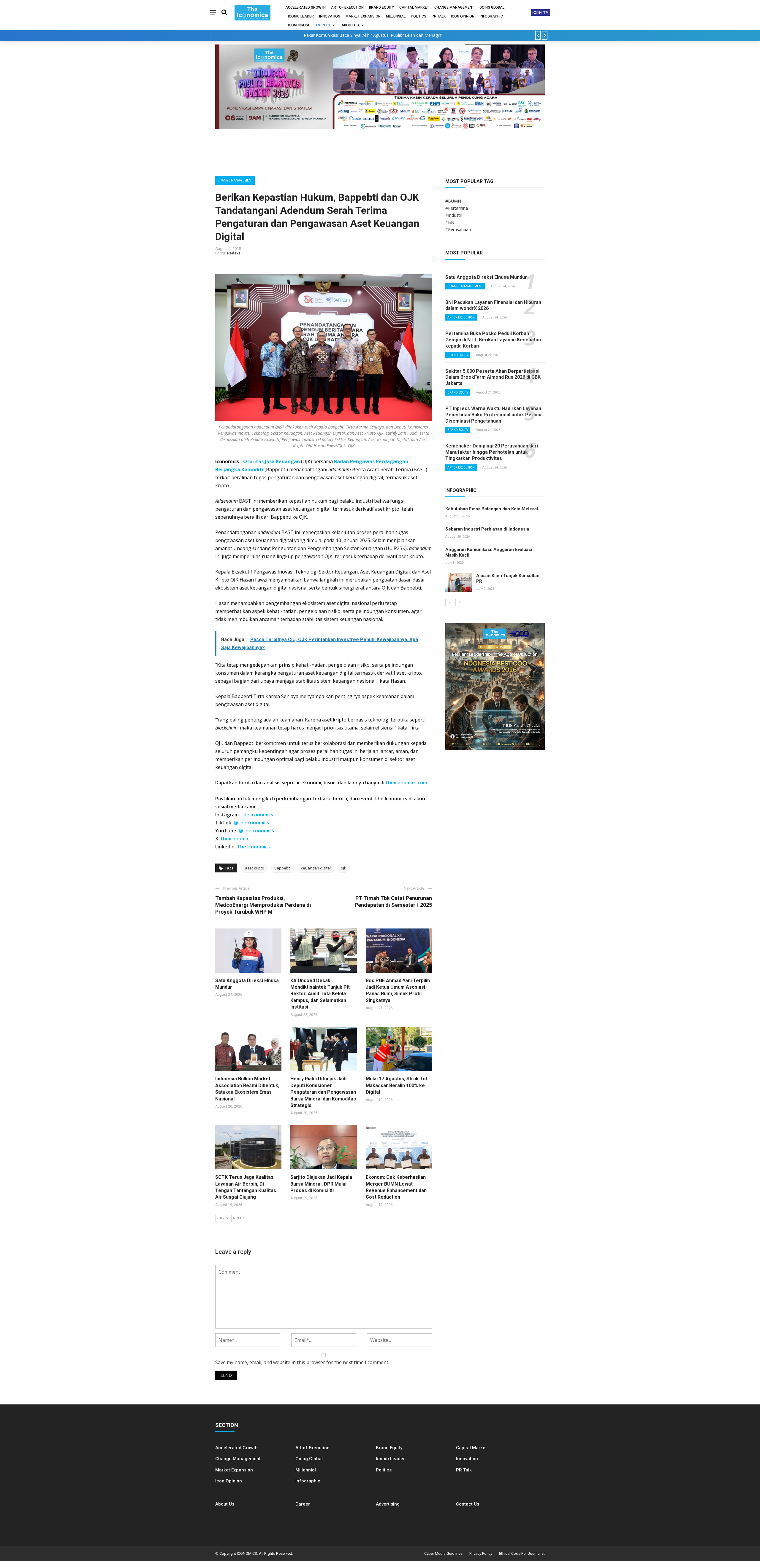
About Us (350, 25)
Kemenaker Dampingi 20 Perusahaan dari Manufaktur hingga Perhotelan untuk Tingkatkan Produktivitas (491, 452)
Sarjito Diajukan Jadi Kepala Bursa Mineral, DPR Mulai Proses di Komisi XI (321, 1183)
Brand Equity (381, 7)
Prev (224, 1218)
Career (302, 1504)
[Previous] (449, 602)
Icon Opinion (462, 16)
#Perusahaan (458, 229)
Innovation (329, 16)
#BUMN (453, 201)
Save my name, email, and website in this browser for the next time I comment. (302, 1362)
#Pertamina (456, 208)
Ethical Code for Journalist (522, 1553)
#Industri (453, 215)
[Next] (459, 602)
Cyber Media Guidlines (443, 1553)
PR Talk (439, 16)
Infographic (307, 1481)
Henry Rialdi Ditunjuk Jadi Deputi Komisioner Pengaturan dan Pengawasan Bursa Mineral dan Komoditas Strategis (323, 1092)
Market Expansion (363, 16)
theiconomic (235, 838)
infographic (491, 16)
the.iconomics (257, 814)
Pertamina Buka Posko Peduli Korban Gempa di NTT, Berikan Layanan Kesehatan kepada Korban (493, 340)
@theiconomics (251, 822)
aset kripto (254, 868)
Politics (418, 16)
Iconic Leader (301, 16)
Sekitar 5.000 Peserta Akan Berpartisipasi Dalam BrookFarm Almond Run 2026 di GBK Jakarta (493, 377)
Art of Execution (347, 7)
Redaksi (234, 253)
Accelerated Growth (305, 7)
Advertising (388, 1504)
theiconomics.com (406, 782)
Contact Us (467, 1504)
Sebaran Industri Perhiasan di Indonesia (487, 529)
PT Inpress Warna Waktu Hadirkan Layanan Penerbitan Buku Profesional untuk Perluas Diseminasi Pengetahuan (494, 415)
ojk (343, 868)
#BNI (450, 222)
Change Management (454, 7)
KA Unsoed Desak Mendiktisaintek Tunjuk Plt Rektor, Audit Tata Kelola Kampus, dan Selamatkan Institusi (320, 994)
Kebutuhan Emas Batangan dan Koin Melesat (491, 509)
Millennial (396, 16)
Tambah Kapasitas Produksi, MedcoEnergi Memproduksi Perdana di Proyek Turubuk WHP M (263, 905)
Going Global (491, 7)
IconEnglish (299, 25)
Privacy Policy (480, 1553)
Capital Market (414, 7)
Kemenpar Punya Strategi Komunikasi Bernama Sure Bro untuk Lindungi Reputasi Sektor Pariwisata (373, 35)
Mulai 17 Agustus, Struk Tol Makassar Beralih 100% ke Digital (396, 1085)
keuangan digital (316, 868)
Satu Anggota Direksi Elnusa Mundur (486, 277)
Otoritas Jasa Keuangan (271, 461)
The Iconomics (253, 846)
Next (237, 1218)
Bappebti (282, 868)
